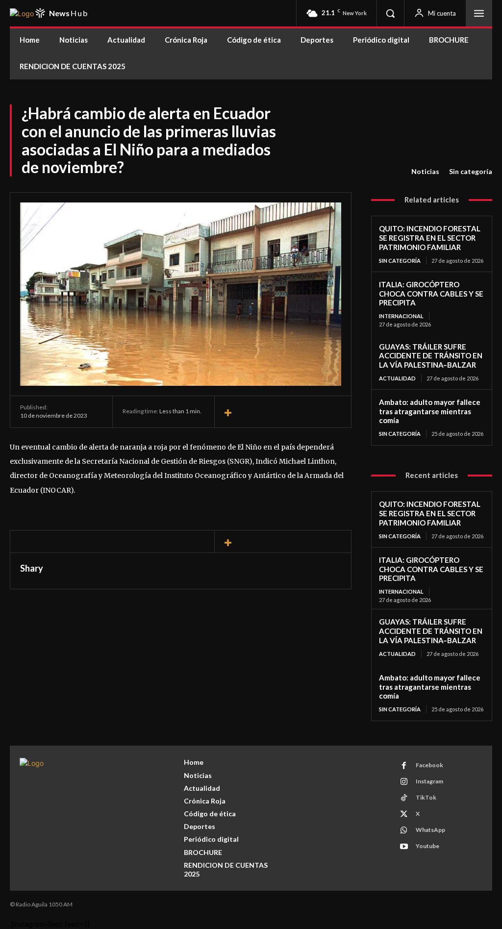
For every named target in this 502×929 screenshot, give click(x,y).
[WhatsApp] (404, 830)
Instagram (429, 781)
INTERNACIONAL (401, 316)
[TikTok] (404, 798)
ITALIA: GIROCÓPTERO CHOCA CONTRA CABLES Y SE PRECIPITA (431, 293)
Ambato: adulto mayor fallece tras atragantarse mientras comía (429, 411)
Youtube (427, 846)
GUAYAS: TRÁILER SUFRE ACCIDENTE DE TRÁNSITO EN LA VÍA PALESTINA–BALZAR (430, 356)
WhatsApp (430, 829)
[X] (404, 814)
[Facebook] (404, 766)
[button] (390, 13)
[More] (283, 413)
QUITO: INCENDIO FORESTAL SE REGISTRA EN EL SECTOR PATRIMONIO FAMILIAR (429, 237)
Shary (31, 568)
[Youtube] (404, 846)
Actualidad (397, 378)
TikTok (426, 797)
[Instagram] (404, 782)
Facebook (429, 765)
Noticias (425, 171)
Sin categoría (470, 171)
